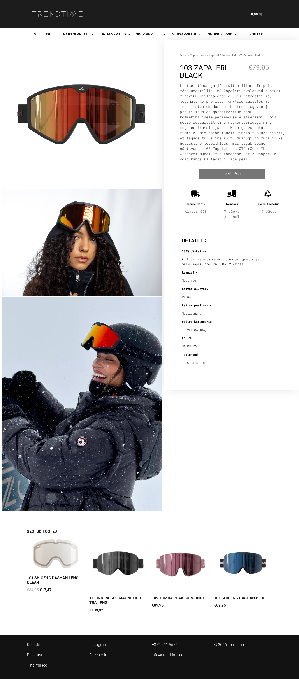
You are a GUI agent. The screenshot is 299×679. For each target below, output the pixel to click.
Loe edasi (100, 622)
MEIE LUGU (42, 34)
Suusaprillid (229, 55)
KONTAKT (257, 34)
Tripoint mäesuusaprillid (204, 55)
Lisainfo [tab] (193, 226)
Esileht (183, 55)
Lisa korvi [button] (38, 602)
